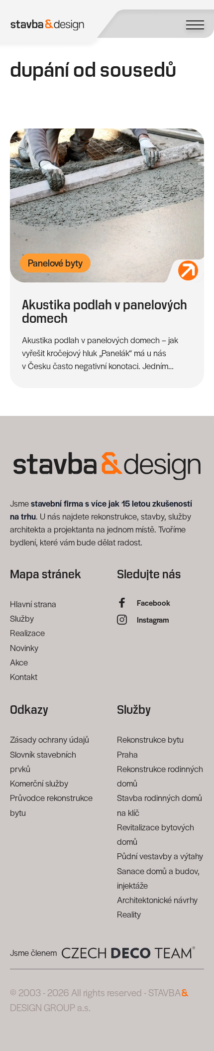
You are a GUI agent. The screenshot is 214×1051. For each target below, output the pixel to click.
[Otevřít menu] (195, 24)
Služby (22, 618)
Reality (129, 914)
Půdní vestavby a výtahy (160, 856)
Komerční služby (39, 783)
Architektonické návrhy (157, 900)
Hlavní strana (33, 604)
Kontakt (23, 676)
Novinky (24, 648)
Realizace (27, 633)
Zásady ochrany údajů (49, 739)
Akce (19, 662)
